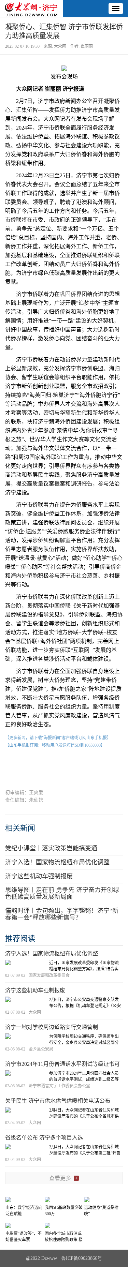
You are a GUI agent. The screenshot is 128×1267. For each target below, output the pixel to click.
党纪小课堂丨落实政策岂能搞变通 (51, 848)
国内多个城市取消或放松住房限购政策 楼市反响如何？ (64, 1239)
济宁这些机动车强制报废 (39, 876)
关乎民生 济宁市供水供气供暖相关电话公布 (57, 1101)
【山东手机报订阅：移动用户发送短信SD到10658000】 (55, 745)
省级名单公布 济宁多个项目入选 (44, 1138)
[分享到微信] (26, 768)
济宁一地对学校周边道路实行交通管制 (51, 1027)
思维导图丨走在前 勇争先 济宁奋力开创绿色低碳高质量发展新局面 (62, 893)
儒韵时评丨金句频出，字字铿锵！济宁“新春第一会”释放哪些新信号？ (61, 914)
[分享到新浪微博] (51, 768)
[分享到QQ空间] (77, 768)
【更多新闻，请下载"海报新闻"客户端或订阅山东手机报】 (58, 737)
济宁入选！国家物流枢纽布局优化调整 (57, 862)
